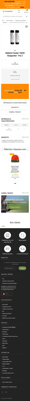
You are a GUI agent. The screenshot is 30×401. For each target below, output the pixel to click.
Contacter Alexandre (15, 207)
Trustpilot (3, 226)
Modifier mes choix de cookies (8, 318)
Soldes (3, 338)
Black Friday (5, 343)
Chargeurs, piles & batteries (20, 20)
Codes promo (5, 334)
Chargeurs (5, 22)
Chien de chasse (9, 20)
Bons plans (4, 341)
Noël (3, 345)
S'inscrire (22, 268)
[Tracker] (15, 64)
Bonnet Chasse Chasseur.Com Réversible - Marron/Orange (15, 168)
